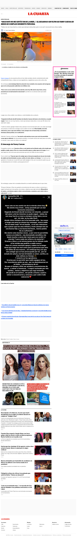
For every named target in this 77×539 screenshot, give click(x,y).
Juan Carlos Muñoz (10, 30)
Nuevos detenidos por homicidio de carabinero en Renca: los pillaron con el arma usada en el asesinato (16, 462)
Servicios (44, 8)
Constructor (58, 8)
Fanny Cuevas (5, 78)
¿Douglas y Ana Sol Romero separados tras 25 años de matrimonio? (60, 112)
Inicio (2, 8)
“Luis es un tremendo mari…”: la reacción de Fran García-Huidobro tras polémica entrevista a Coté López (16, 487)
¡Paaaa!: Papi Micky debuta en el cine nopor (61, 179)
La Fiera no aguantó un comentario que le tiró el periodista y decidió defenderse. (15, 439)
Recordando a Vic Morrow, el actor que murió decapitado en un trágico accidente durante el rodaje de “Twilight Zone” (15, 414)
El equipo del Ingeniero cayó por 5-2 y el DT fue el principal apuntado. (15, 477)
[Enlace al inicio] (64, 69)
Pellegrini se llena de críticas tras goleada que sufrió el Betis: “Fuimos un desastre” (15, 474)
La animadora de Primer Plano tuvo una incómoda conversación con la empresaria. (16, 492)
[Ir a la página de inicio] (38, 13)
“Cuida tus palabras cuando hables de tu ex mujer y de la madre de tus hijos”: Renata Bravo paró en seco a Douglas (60, 97)
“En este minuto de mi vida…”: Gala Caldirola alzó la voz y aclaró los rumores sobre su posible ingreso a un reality (62, 168)
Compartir (4, 64)
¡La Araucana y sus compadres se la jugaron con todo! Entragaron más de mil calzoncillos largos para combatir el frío (60, 105)
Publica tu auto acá (64, 230)
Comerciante (66, 8)
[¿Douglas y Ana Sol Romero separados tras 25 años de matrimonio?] (71, 112)
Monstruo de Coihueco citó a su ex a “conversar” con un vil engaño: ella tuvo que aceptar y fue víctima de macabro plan (13, 387)
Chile (6, 8)
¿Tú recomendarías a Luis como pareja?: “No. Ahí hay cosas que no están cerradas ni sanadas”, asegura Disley (64, 74)
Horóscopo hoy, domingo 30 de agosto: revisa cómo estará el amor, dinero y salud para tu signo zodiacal (17, 448)
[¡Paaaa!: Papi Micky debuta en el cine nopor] (73, 180)
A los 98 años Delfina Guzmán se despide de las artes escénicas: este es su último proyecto (61, 149)
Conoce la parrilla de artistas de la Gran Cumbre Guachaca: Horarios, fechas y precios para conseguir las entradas (62, 174)
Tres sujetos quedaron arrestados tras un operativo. (13, 466)
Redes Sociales (9, 339)
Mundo (38, 8)
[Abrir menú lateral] (2, 14)
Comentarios (10, 64)
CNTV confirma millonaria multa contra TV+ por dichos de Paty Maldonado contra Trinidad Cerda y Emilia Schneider (62, 155)
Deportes (20, 8)
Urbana (50, 8)
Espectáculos (13, 8)
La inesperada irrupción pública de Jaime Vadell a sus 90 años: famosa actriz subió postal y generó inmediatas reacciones (62, 161)
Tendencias (27, 8)
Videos (33, 8)
